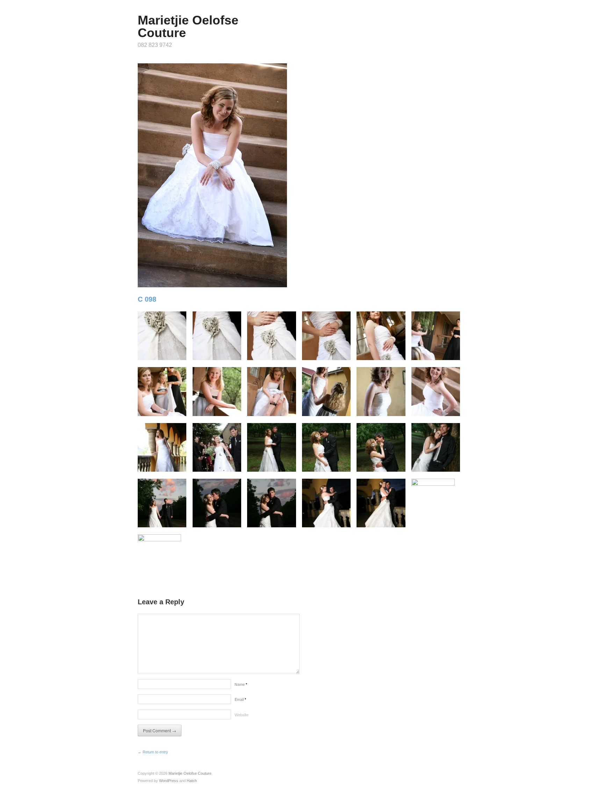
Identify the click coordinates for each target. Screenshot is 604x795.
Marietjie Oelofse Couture (188, 26)
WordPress (168, 781)
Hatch (192, 781)
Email (240, 699)
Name (241, 684)
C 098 (147, 299)
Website (241, 714)
